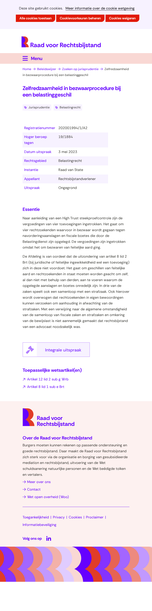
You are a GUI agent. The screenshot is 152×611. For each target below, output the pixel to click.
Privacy (59, 517)
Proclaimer (95, 517)
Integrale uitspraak (67, 352)
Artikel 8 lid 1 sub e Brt (45, 386)
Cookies (75, 517)
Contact (34, 489)
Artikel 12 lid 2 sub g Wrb (47, 379)
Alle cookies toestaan (35, 18)
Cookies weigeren (122, 18)
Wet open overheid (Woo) (48, 497)
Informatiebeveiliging (39, 524)
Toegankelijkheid (36, 517)
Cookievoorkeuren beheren (80, 18)
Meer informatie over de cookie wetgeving (100, 8)
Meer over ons (39, 482)
